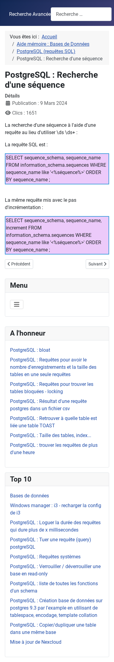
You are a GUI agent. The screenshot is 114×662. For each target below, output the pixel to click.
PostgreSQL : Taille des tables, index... (50, 435)
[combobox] (81, 14)
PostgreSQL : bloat (30, 350)
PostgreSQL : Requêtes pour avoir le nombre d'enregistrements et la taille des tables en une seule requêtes (53, 367)
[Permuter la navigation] (16, 304)
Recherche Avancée (30, 14)
